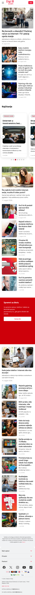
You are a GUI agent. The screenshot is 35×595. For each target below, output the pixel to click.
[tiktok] (31, 567)
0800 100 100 (5, 586)
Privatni (4, 556)
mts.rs (23, 542)
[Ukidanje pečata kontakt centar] (8, 572)
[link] (14, 135)
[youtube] (24, 567)
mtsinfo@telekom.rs (17, 592)
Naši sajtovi (5, 551)
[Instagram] (17, 567)
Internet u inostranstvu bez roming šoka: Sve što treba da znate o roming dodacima (13, 122)
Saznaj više (17, 319)
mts (30, 2)
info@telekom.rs (15, 589)
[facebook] (4, 567)
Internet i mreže (8, 116)
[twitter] (11, 567)
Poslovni (4, 561)
